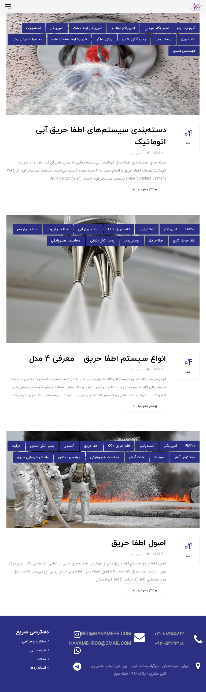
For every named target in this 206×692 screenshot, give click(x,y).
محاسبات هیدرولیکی (27, 39)
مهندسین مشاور (184, 51)
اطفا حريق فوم (27, 229)
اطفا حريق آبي (88, 229)
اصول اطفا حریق (138, 543)
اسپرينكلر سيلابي (157, 28)
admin (158, 152)
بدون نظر (137, 152)
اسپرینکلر (56, 28)
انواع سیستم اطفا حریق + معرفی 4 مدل (97, 358)
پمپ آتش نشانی (134, 39)
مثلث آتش (137, 457)
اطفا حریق (188, 39)
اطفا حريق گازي (184, 240)
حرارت (16, 446)
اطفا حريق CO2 (119, 229)
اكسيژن (69, 446)
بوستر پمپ (163, 39)
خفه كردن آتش (184, 457)
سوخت (159, 457)
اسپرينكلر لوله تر (123, 28)
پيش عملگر (104, 39)
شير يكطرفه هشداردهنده (69, 39)
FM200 (190, 229)
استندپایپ (33, 28)
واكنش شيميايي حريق (33, 457)
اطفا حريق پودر (58, 229)
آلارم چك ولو (186, 28)
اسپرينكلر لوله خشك (87, 28)
